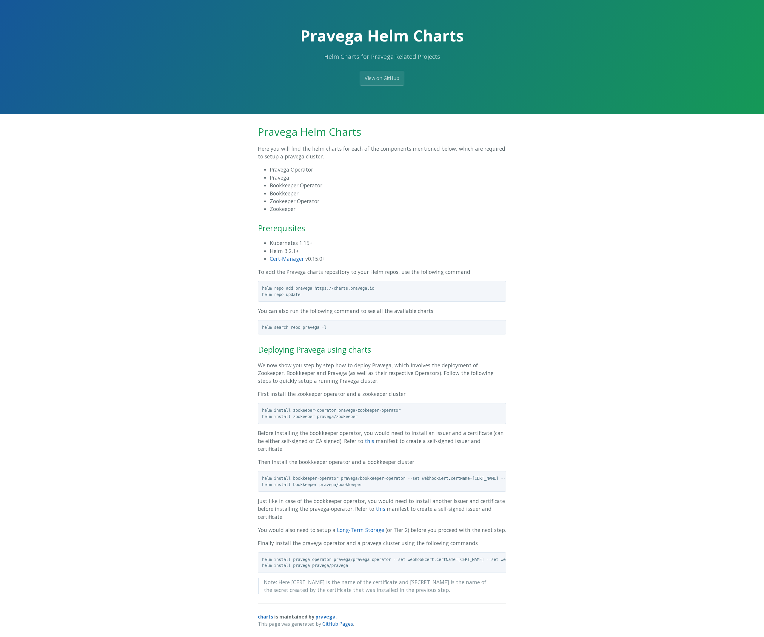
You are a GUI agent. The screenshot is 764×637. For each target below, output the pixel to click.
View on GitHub (382, 78)
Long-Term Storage (360, 529)
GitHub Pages (337, 624)
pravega (325, 616)
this (369, 441)
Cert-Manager (287, 258)
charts (265, 616)
